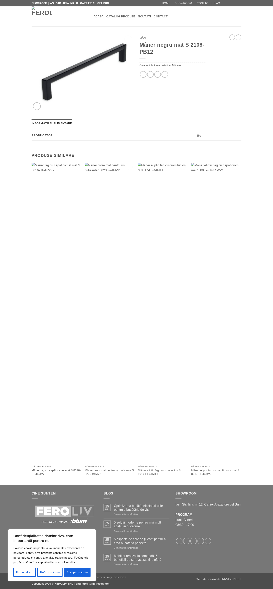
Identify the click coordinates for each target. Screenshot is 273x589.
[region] (52, 555)
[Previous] (32, 323)
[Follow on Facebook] (224, 3)
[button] (37, 106)
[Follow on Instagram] (228, 3)
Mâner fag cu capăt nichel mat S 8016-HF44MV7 (56, 472)
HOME (166, 3)
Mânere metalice (160, 65)
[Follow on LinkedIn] (239, 3)
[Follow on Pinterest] (208, 541)
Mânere (145, 37)
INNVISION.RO (231, 579)
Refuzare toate (50, 572)
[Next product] (232, 37)
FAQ (217, 3)
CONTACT (203, 3)
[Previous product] (238, 37)
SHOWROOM (183, 3)
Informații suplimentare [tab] (52, 123)
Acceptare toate (77, 572)
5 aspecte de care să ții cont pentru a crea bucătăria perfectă (140, 541)
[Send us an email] (232, 3)
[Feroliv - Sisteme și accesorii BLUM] (56, 16)
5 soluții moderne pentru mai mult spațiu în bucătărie (137, 524)
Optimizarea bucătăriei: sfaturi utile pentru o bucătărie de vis (138, 507)
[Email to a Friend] (150, 74)
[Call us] (235, 3)
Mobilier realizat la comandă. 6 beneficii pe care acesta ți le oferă (137, 557)
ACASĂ (99, 16)
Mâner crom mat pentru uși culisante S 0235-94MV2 (109, 472)
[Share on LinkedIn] (164, 74)
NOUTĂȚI (144, 16)
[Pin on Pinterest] (157, 74)
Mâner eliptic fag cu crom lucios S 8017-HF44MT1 (159, 472)
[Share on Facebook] (143, 74)
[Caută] (89, 16)
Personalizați (24, 572)
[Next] (240, 323)
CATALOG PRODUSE (120, 16)
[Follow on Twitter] (193, 541)
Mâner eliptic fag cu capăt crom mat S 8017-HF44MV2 (215, 472)
